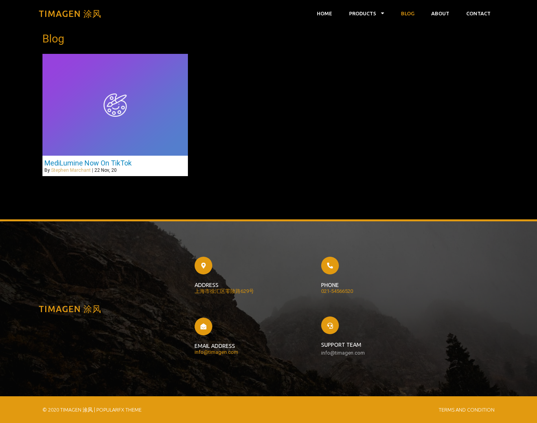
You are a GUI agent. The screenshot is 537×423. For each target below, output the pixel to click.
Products (362, 13)
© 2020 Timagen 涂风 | (69, 409)
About (440, 13)
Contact (478, 13)
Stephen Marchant (71, 170)
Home (324, 13)
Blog (407, 13)
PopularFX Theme (119, 409)
